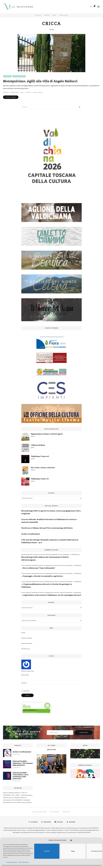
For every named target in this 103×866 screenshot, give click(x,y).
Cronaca (7, 76)
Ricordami (26, 691)
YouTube (60, 822)
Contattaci (66, 812)
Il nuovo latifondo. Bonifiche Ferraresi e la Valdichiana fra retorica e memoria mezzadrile (49, 520)
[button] (71, 840)
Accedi (23, 633)
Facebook (34, 822)
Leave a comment (37, 92)
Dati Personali (54, 812)
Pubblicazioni (63, 15)
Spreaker (72, 822)
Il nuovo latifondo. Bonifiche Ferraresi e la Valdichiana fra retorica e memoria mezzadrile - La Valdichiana (51, 565)
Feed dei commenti (26, 643)
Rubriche (46, 15)
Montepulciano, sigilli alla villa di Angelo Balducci (40, 81)
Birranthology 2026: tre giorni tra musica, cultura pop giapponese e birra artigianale (51, 512)
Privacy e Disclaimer (11, 862)
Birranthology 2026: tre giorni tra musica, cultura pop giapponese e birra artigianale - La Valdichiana (49, 554)
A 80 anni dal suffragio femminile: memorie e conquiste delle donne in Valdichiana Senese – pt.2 (49, 541)
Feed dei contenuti (26, 638)
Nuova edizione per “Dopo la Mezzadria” (39, 568)
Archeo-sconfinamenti (30, 534)
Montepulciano (19, 76)
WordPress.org (25, 649)
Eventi (54, 15)
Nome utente (25, 675)
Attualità (38, 15)
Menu (98, 6)
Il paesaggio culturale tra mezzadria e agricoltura (43, 576)
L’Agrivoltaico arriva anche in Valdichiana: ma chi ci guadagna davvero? (52, 595)
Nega (73, 851)
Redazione (6, 92)
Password (24, 683)
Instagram (47, 822)
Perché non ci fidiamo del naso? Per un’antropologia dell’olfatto (47, 528)
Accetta (46, 851)
